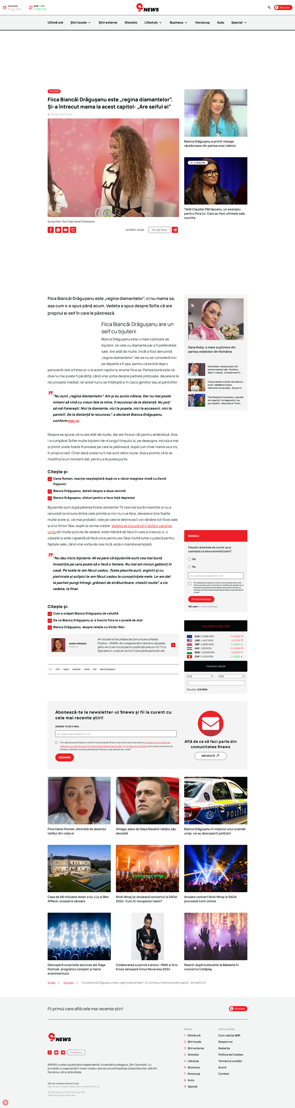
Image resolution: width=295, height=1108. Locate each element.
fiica (58, 669)
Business (179, 22)
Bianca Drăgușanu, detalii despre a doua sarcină (87, 491)
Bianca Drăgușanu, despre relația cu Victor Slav (86, 627)
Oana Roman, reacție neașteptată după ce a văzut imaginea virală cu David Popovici (107, 481)
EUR (36, 6)
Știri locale (81, 22)
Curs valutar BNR (229, 1035)
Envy (79, 1086)
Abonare (65, 757)
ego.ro (73, 420)
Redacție (224, 1048)
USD (42, 6)
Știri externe (108, 22)
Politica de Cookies (230, 1054)
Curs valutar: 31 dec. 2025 (216, 625)
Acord (222, 1067)
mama (86, 669)
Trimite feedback (201, 599)
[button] (269, 7)
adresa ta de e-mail (67, 726)
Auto (220, 22)
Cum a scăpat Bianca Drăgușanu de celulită (83, 613)
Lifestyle (154, 22)
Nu (194, 567)
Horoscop (202, 22)
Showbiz (131, 22)
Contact (223, 1074)
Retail (86, 1086)
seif (94, 669)
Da (194, 559)
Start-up (95, 1086)
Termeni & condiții (230, 1061)
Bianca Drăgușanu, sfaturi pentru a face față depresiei (91, 498)
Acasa (51, 982)
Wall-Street (53, 1086)
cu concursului (141, 746)
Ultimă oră (55, 22)
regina (66, 669)
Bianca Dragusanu (107, 669)
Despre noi (225, 1042)
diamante (76, 669)
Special (239, 22)
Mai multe (211, 755)
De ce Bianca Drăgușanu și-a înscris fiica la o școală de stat (95, 620)
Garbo (72, 1086)
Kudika (64, 1086)
